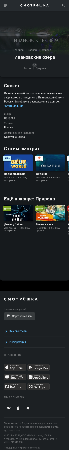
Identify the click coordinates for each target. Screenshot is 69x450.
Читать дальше (13, 106)
